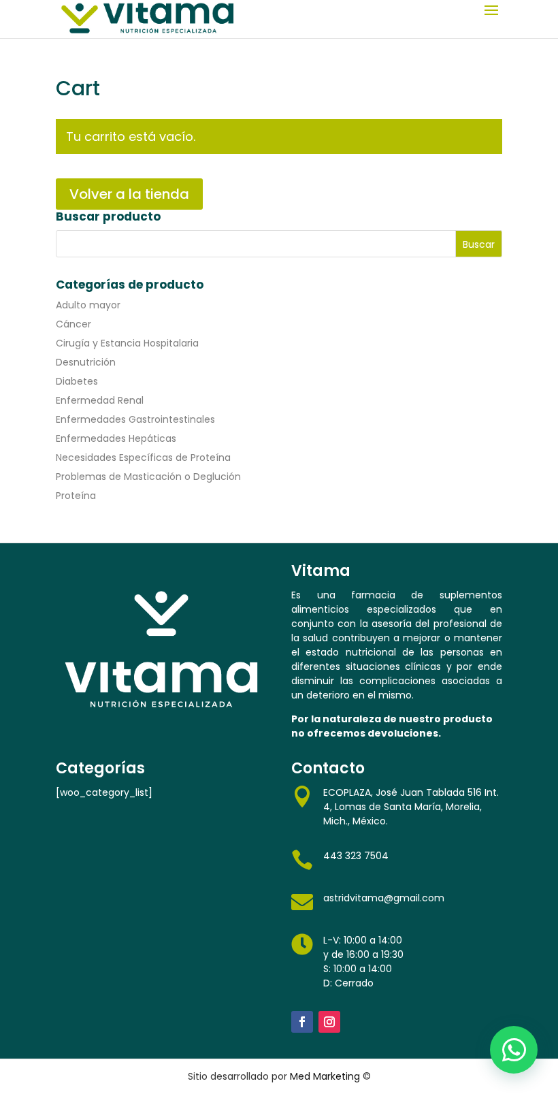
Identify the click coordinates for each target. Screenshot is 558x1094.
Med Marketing (325, 1076)
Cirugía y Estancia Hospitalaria (127, 343)
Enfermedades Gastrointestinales (135, 419)
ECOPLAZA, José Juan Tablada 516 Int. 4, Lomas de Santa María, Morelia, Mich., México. (411, 807)
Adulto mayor (88, 305)
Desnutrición (86, 362)
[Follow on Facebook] (302, 1022)
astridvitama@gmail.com (383, 898)
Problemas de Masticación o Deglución (148, 476)
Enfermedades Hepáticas (116, 438)
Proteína (76, 495)
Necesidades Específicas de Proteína (143, 457)
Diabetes (77, 381)
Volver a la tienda (129, 194)
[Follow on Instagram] (329, 1022)
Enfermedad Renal (100, 400)
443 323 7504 (356, 856)
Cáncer (73, 324)
